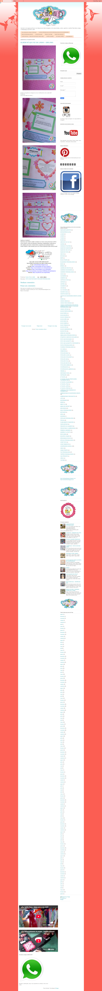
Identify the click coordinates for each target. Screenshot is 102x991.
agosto (61, 614)
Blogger (57, 988)
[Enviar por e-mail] (40, 277)
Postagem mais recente (26, 325)
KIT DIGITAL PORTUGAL (65, 388)
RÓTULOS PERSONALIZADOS (66, 440)
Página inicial (39, 325)
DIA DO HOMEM (63, 323)
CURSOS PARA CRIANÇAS (66, 303)
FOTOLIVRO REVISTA (65, 363)
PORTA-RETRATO (64, 424)
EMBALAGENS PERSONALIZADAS (67, 335)
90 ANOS (62, 240)
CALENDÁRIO (63, 275)
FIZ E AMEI (62, 349)
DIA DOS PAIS (63, 331)
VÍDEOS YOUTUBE (48, 34)
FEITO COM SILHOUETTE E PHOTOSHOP (69, 343)
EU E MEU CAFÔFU (60, 36)
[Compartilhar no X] (43, 277)
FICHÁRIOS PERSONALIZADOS (67, 347)
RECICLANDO (63, 434)
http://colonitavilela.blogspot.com (67, 479)
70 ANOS (62, 238)
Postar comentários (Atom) (41, 329)
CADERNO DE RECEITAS (65, 268)
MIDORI (62, 402)
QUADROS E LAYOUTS (65, 432)
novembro (62, 618)
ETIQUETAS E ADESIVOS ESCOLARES (68, 337)
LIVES (61, 398)
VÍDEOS (62, 458)
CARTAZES (62, 281)
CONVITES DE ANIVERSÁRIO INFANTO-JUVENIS (70, 295)
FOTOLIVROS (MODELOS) (66, 365)
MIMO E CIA (63, 404)
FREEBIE (62, 371)
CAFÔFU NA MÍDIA (50, 36)
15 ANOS (62, 234)
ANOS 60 (62, 254)
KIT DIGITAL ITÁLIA (64, 384)
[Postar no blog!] (42, 277)
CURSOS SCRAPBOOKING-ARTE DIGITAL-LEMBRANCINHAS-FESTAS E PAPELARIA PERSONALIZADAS (69, 306)
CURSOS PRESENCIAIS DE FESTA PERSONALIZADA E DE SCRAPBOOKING (54, 32)
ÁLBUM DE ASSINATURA (65, 248)
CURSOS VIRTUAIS (64, 309)
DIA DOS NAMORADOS (65, 329)
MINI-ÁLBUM (63, 408)
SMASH (62, 448)
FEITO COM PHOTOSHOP (31, 278)
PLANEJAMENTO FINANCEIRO (67, 422)
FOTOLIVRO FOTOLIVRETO (66, 357)
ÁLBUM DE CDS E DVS (65, 250)
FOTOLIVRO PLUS (64, 361)
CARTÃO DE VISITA (64, 279)
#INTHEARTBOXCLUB (65, 232)
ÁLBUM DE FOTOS (64, 252)
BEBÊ (61, 258)
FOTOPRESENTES (64, 367)
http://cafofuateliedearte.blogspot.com (68, 478)
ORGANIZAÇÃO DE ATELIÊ (72, 574)
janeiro (61, 630)
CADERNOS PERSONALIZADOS (67, 272)
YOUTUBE (62, 460)
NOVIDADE (62, 416)
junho (61, 644)
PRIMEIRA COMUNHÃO (65, 430)
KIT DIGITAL (63, 377)
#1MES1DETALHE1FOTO (65, 230)
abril (61, 624)
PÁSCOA (62, 420)
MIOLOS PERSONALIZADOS (27, 34)
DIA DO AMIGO (63, 321)
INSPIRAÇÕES (63, 375)
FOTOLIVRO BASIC (64, 353)
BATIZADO (62, 256)
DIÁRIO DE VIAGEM (64, 333)
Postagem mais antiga (52, 325)
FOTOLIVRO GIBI (64, 359)
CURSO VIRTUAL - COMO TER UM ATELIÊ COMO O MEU (33, 36)
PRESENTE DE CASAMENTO (66, 426)
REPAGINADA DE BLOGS (65, 438)
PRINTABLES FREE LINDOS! (72, 553)
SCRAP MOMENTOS (64, 444)
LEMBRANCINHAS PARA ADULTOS (67, 396)
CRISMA (62, 299)
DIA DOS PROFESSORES (65, 311)
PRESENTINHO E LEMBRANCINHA (67, 428)
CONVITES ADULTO (64, 293)
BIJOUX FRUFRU (64, 260)
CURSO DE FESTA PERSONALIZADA (70, 525)
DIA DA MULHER (63, 315)
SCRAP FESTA (63, 442)
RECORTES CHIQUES (65, 436)
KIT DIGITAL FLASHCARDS (66, 382)
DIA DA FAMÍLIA (63, 313)
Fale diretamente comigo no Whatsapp (29, 32)
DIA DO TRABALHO (64, 325)
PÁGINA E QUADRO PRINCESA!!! (73, 539)
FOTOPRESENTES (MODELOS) (67, 369)
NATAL (61, 414)
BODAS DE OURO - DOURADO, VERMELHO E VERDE (72, 590)
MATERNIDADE (63, 400)
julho (61, 642)
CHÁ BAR (62, 287)
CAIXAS (62, 274)
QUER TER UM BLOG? (59, 34)
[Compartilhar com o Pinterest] (45, 277)
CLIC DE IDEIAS (63, 289)
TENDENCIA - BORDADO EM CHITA (73, 532)
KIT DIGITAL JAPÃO (64, 386)
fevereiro (62, 628)
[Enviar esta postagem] (38, 277)
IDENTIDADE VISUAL (64, 373)
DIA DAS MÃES (63, 319)
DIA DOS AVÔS (63, 327)
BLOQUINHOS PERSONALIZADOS (67, 262)
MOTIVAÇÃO (63, 412)
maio (61, 646)
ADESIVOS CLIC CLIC (65, 242)
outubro (61, 620)
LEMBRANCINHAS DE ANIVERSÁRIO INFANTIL (70, 393)
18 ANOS (62, 236)
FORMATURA (63, 351)
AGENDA (62, 244)
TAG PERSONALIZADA (65, 452)
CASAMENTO (63, 285)
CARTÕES (62, 284)
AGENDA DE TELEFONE (65, 246)
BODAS (62, 264)
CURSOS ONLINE (38, 34)
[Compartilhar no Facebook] (44, 277)
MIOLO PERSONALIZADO (65, 410)
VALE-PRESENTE (64, 456)
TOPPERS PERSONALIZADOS (66, 454)
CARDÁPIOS (63, 278)
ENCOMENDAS (69, 36)
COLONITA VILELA (64, 291)
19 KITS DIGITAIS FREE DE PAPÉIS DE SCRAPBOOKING (73, 561)
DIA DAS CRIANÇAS (64, 317)
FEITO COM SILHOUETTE (65, 341)
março (61, 626)
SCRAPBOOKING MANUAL (66, 446)
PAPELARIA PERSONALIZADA (43, 278)
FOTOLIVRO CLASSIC (65, 355)
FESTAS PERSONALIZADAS (66, 345)
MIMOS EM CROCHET (65, 406)
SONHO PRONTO (64, 450)
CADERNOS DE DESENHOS (66, 269)
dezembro (62, 616)
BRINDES (62, 266)
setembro (62, 622)
